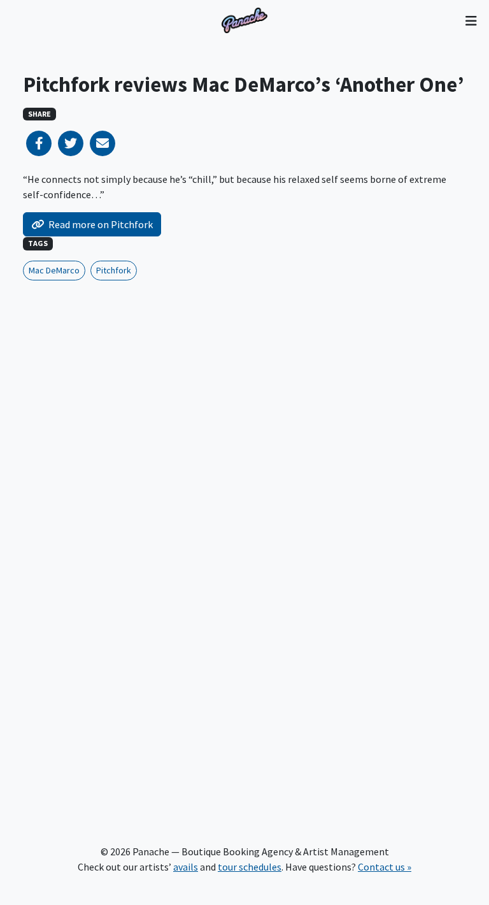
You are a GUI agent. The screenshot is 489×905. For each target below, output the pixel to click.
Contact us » (384, 866)
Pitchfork (113, 270)
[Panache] (244, 20)
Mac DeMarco (54, 270)
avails (185, 866)
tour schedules (249, 866)
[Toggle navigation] (471, 20)
